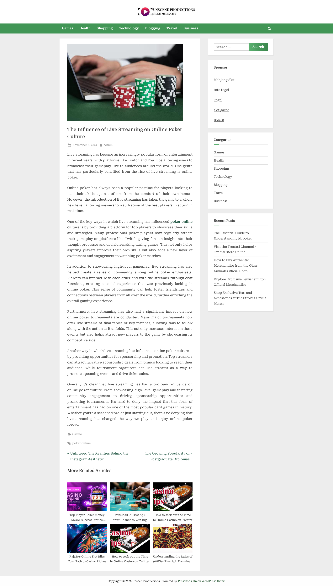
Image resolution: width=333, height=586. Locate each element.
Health (85, 28)
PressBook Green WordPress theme (201, 581)
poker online (181, 222)
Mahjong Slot (224, 80)
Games (67, 28)
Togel (218, 100)
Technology (129, 28)
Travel (171, 28)
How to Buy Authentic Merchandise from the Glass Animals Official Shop (235, 265)
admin (108, 145)
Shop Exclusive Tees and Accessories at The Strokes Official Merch (240, 298)
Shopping (105, 28)
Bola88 (219, 120)
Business (190, 28)
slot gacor (221, 110)
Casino (77, 434)
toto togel (221, 90)
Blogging (152, 28)
